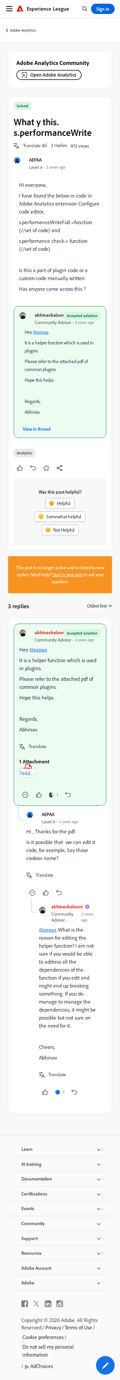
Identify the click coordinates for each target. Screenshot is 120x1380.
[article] (60, 715)
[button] (35, 146)
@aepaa (41, 332)
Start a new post (68, 575)
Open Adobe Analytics (53, 75)
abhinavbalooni (50, 315)
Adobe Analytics (23, 30)
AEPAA (35, 160)
